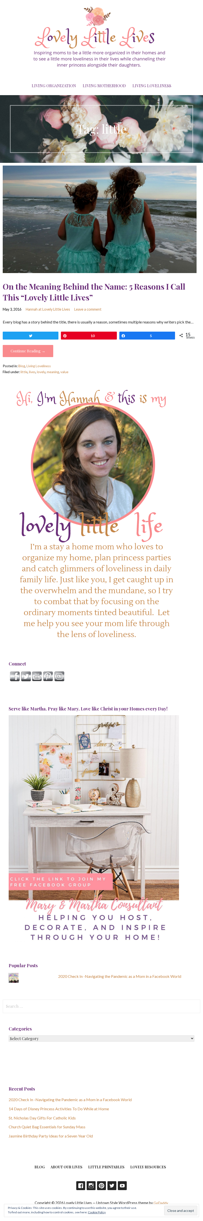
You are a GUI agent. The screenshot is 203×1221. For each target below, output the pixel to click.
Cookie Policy (97, 1212)
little (24, 372)
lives (32, 372)
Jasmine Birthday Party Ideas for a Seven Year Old (51, 1136)
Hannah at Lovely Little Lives (48, 309)
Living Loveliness (151, 85)
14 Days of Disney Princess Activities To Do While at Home (59, 1108)
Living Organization (54, 85)
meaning (53, 372)
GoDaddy (160, 1203)
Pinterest (101, 1185)
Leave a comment (88, 309)
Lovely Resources (148, 1167)
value (64, 372)
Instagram (91, 1185)
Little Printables (106, 1167)
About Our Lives (66, 1167)
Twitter (111, 1185)
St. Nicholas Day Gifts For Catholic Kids (42, 1117)
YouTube (122, 1185)
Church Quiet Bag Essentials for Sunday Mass (47, 1126)
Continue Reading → (28, 350)
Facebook (80, 1185)
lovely (41, 372)
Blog (21, 366)
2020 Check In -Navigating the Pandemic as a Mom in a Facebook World (119, 976)
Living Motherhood (104, 85)
